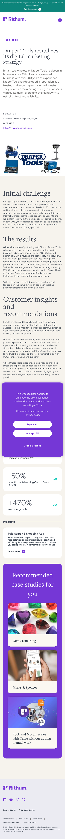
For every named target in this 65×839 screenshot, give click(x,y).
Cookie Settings (8, 818)
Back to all (11, 39)
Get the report (30, 9)
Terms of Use (23, 818)
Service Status (9, 810)
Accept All (32, 433)
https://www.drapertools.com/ (18, 128)
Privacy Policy (37, 818)
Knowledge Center (27, 810)
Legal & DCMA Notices (11, 822)
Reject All (32, 424)
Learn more (14, 551)
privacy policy (33, 415)
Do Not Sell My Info (30, 822)
